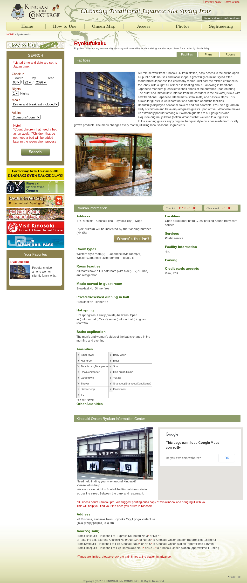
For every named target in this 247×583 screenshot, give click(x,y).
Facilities (187, 54)
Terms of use (232, 1)
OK (227, 458)
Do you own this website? (183, 458)
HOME (10, 34)
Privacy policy (213, 1)
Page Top (233, 576)
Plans (208, 54)
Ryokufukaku (19, 262)
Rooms (230, 54)
